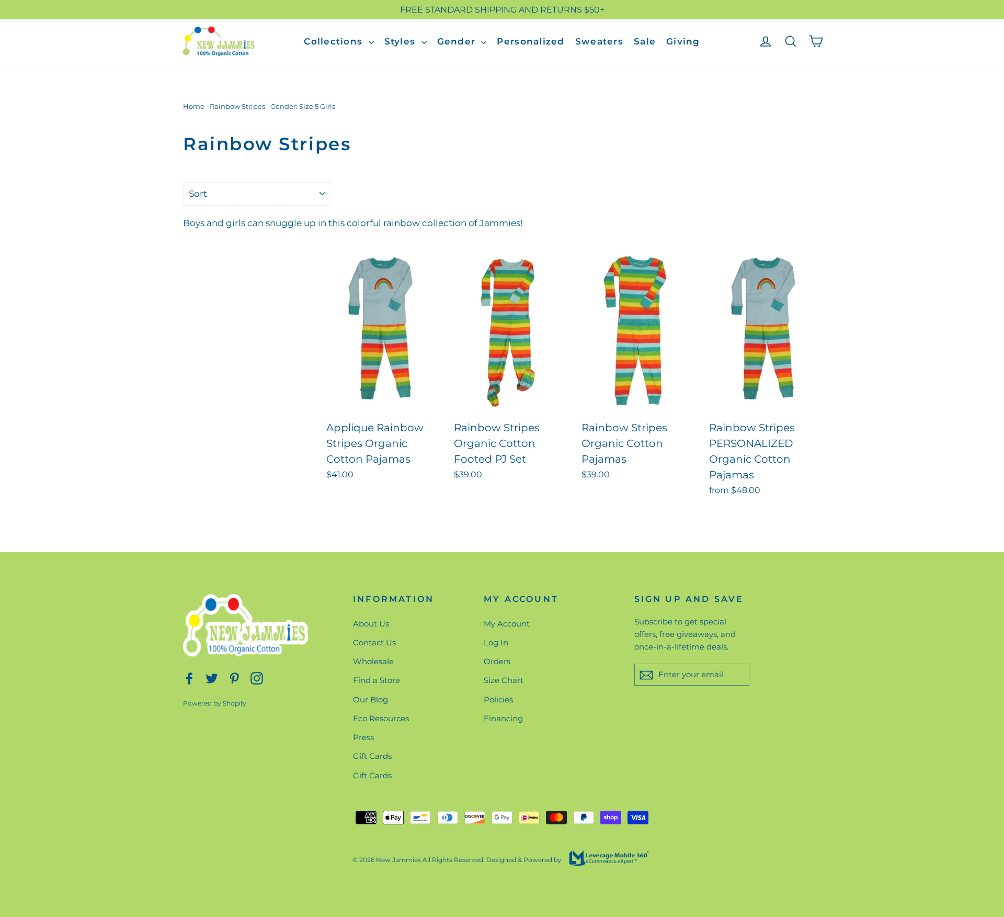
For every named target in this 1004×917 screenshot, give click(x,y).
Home (193, 106)
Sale (645, 41)
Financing (503, 718)
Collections (335, 41)
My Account (507, 624)
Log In (496, 642)
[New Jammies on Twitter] (212, 678)
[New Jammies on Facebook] (189, 678)
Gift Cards (372, 756)
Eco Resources (381, 718)
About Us (371, 624)
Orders (497, 661)
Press (363, 737)
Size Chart (503, 680)
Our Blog (370, 699)
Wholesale (373, 661)
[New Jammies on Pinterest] (234, 678)
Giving (683, 41)
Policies (498, 699)
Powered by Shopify (214, 703)
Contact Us (374, 642)
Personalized (530, 41)
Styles (401, 41)
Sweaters (599, 41)
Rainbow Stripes (237, 106)
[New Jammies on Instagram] (256, 678)
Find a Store (376, 680)
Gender (458, 41)
